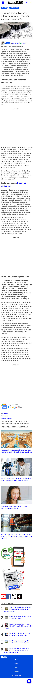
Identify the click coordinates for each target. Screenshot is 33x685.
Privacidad (16, 671)
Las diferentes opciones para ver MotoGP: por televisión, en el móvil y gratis (18, 626)
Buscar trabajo (14, 7)
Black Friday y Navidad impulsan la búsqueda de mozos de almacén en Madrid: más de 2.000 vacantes (16, 536)
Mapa (16, 659)
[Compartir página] (30, 3)
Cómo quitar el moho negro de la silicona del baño (20, 617)
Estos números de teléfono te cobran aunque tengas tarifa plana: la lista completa (16, 650)
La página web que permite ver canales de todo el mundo (19, 634)
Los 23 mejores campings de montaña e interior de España (19, 642)
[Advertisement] (16, 127)
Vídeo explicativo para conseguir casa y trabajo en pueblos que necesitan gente (17, 609)
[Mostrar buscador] (27, 3)
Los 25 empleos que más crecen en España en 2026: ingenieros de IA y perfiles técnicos (16, 479)
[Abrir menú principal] (3, 3)
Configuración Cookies (16, 675)
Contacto (16, 663)
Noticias (5, 413)
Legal (16, 667)
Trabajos (4, 7)
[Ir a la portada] (15, 2)
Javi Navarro (15, 43)
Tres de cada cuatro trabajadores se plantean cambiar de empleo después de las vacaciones (16, 451)
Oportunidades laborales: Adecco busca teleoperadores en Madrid (14, 507)
